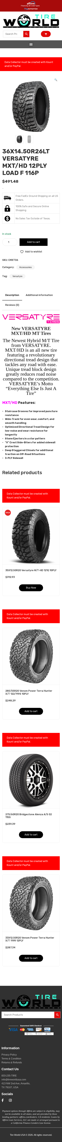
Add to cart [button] (31, 711)
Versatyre (17, 276)
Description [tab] (12, 295)
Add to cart (33, 242)
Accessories (25, 267)
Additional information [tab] (39, 295)
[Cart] (46, 34)
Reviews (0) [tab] (12, 305)
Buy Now (31, 587)
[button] (31, 44)
